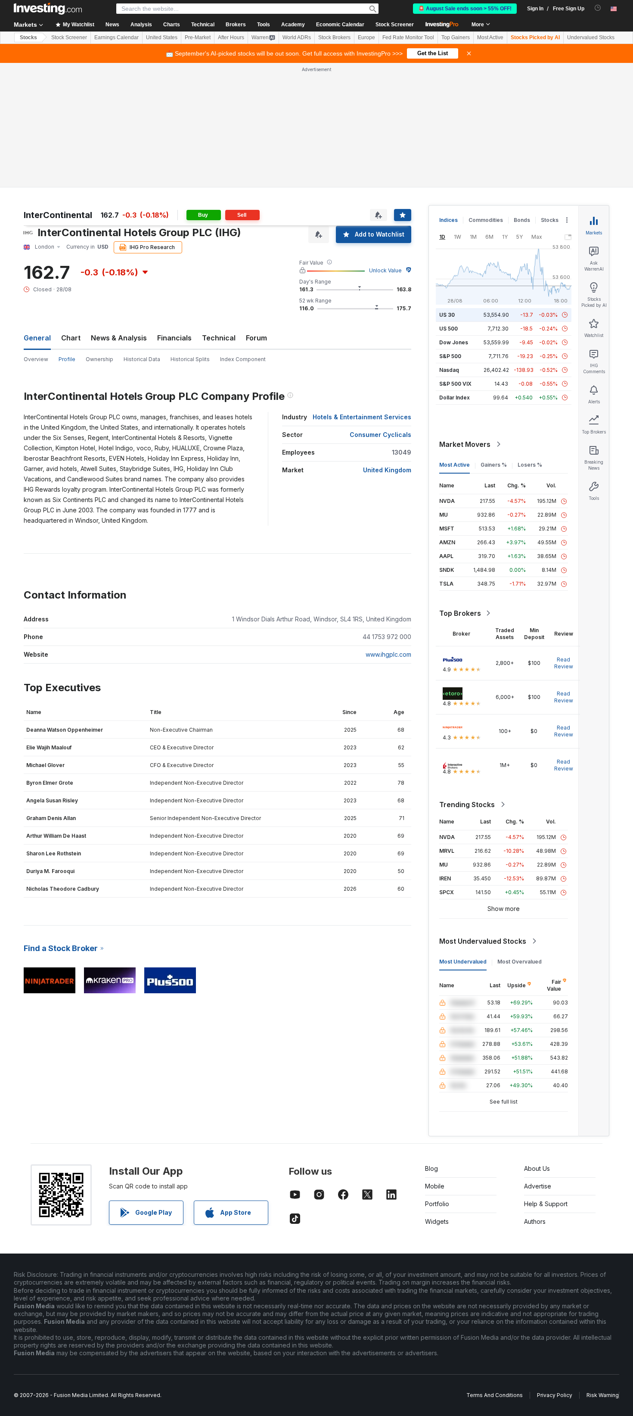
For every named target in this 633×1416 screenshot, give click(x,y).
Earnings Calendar (116, 37)
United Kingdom (387, 470)
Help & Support (546, 1203)
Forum (256, 338)
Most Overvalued (519, 961)
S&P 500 (450, 356)
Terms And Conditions (494, 1395)
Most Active (490, 37)
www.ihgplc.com (388, 654)
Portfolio (437, 1203)
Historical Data (142, 359)
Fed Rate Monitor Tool (408, 37)
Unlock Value (385, 270)
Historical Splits (190, 359)
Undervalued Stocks (590, 37)
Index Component (243, 359)
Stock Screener (394, 25)
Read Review (563, 663)
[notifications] (598, 8)
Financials (174, 338)
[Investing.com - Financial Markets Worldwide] (48, 9)
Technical (219, 338)
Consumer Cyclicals (380, 434)
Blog (431, 1168)
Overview (36, 359)
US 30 (447, 315)
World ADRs (296, 37)
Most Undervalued (463, 961)
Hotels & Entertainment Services (362, 417)
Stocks (28, 37)
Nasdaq (449, 370)
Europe (366, 37)
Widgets (437, 1221)
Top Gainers (455, 37)
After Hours (231, 37)
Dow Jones (453, 342)
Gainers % (494, 465)
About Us (537, 1168)
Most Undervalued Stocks (482, 941)
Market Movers (464, 444)
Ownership (99, 359)
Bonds (522, 220)
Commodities (486, 220)
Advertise (537, 1186)
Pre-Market (198, 37)
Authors (535, 1221)
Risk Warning (602, 1395)
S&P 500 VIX (455, 384)
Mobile (434, 1186)
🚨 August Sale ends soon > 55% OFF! (465, 9)
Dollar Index (454, 397)
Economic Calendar (340, 25)
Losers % (530, 465)
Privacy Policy (554, 1395)
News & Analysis (119, 338)
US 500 (448, 328)
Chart (71, 338)
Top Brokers (460, 613)
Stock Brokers (334, 37)
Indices (448, 220)
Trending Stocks (467, 804)
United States (161, 37)
